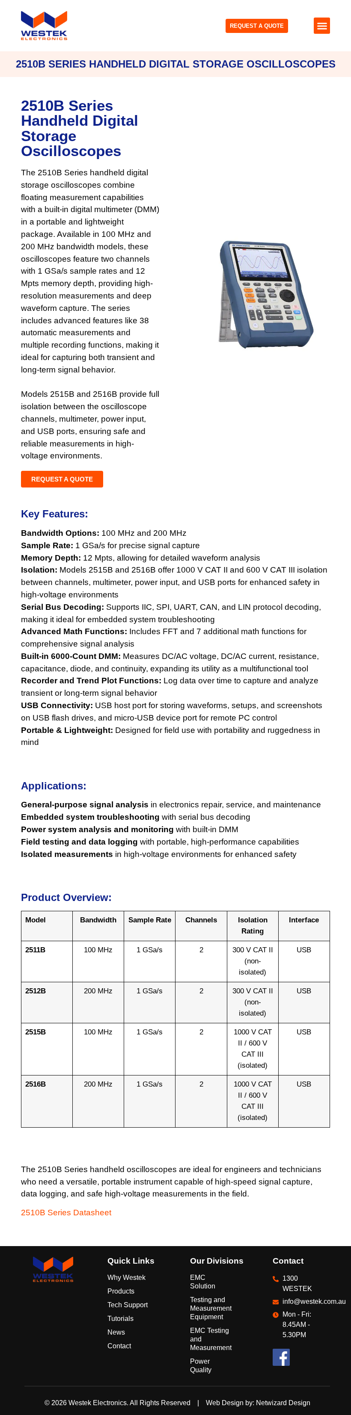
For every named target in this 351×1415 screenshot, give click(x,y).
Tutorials (120, 1318)
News (116, 1332)
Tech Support (127, 1305)
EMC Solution (202, 1282)
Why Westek (126, 1277)
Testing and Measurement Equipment (207, 1308)
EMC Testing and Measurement (207, 1339)
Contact (119, 1346)
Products (120, 1291)
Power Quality (200, 1366)
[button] (322, 26)
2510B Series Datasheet (66, 1212)
